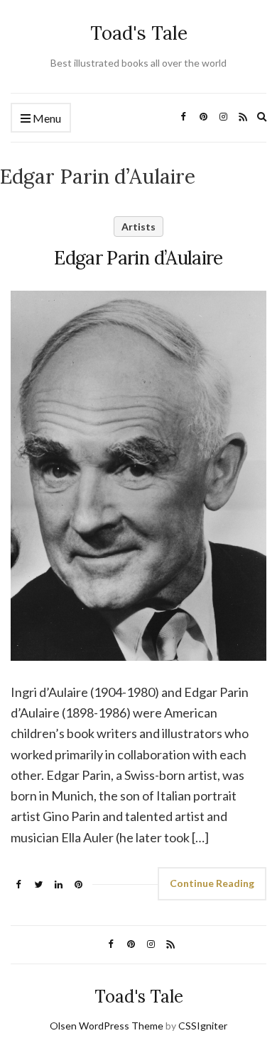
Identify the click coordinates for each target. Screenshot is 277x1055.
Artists (138, 227)
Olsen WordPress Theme (106, 1026)
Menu (46, 118)
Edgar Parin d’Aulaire (138, 257)
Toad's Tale (139, 33)
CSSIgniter (202, 1026)
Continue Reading (212, 883)
